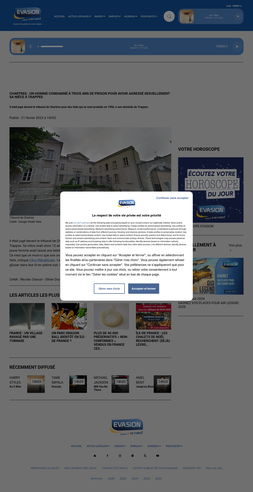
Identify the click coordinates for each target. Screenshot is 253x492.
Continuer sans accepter (172, 198)
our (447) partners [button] (81, 222)
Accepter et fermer (144, 288)
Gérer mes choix (109, 288)
